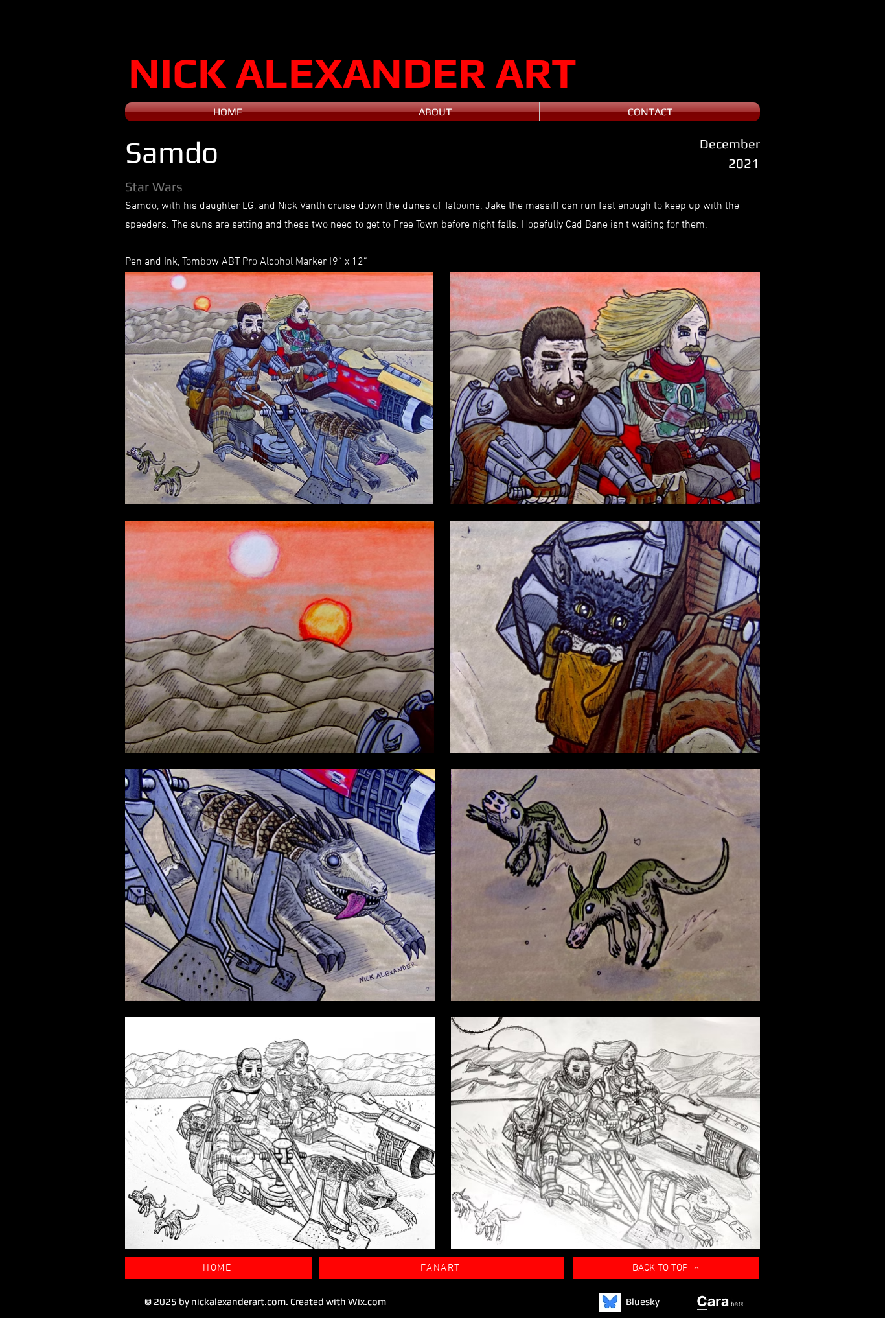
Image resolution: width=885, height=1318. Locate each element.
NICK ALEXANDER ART (352, 72)
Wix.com (367, 1301)
